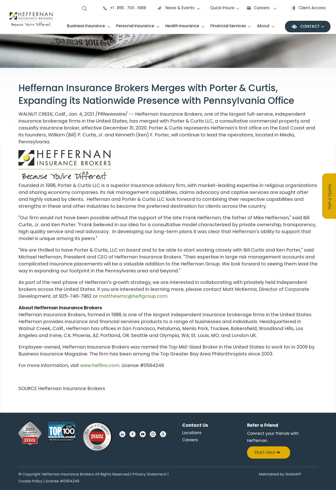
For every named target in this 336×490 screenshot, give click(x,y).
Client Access (312, 8)
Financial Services (228, 26)
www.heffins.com (99, 365)
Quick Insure (222, 8)
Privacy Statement (149, 474)
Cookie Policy (30, 481)
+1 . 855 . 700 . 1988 (128, 8)
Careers (261, 8)
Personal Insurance (135, 26)
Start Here (264, 452)
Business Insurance (86, 26)
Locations (191, 433)
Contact (310, 26)
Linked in (122, 434)
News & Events (180, 8)
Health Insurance (182, 26)
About (263, 26)
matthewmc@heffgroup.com (133, 296)
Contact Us (195, 425)
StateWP (293, 474)
